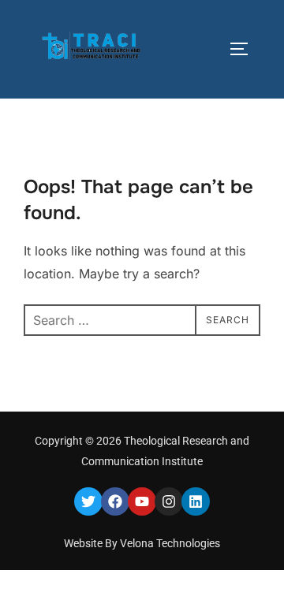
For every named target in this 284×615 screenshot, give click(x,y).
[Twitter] (88, 501)
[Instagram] (169, 501)
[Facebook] (115, 501)
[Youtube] (142, 501)
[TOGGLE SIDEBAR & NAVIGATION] (244, 49)
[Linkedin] (195, 501)
